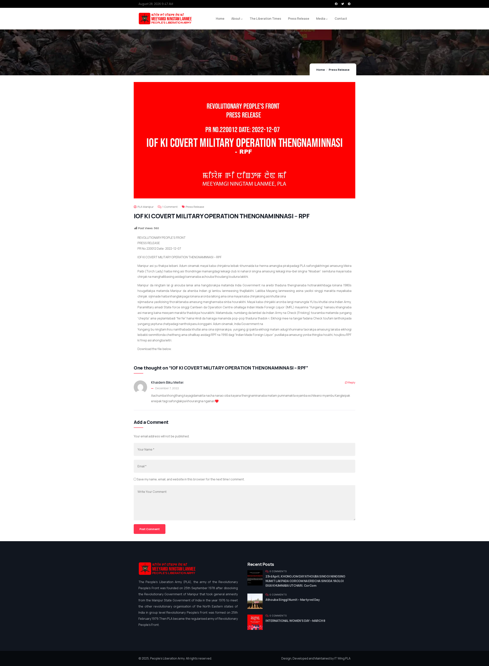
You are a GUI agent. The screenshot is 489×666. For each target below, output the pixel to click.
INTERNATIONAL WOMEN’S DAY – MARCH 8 (295, 621)
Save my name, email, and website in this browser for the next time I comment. (191, 479)
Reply (351, 382)
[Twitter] (342, 3)
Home (320, 70)
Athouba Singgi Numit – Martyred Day (293, 600)
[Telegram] (349, 3)
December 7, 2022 (167, 388)
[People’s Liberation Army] (165, 18)
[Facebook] (336, 3)
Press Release (339, 70)
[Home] (167, 568)
